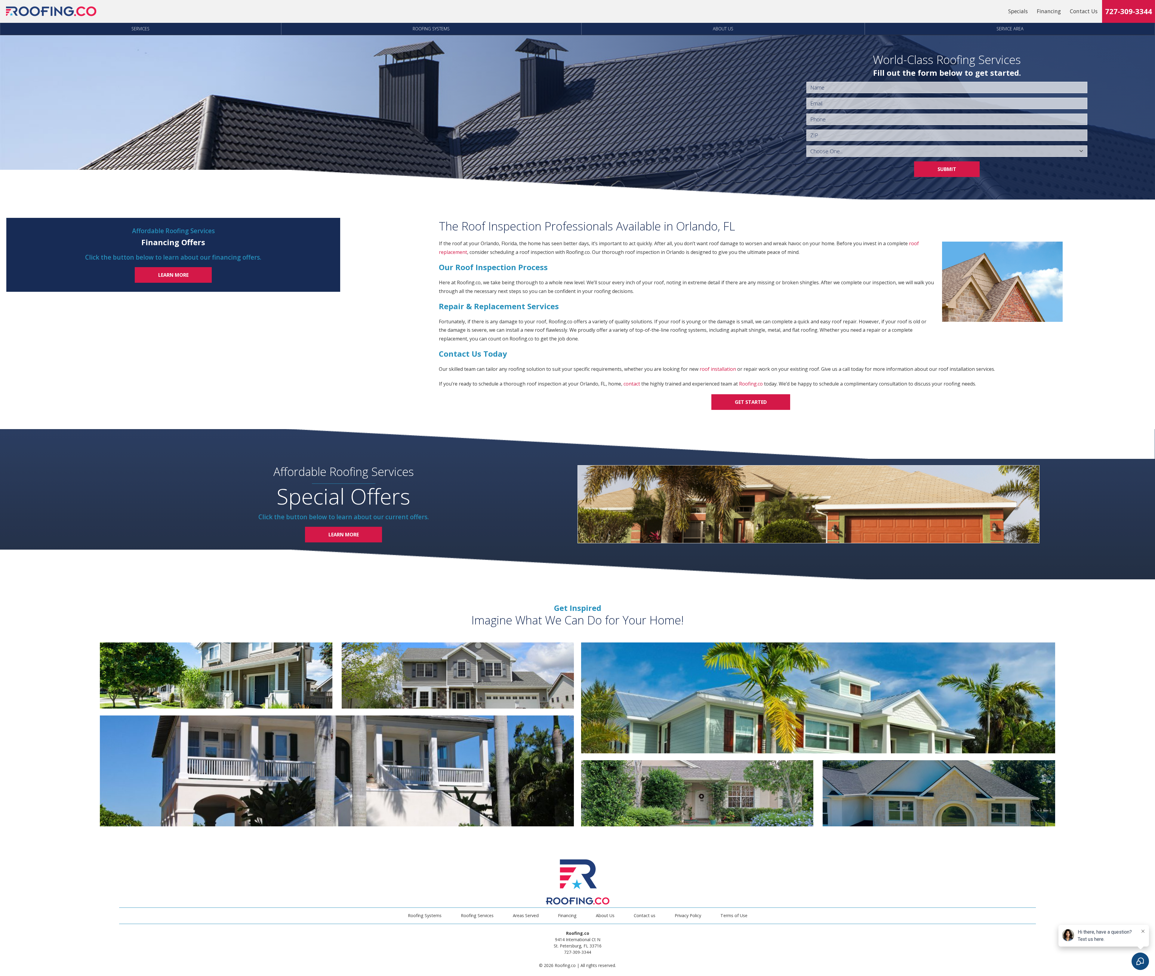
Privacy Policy (688, 915)
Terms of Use (733, 915)
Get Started (751, 402)
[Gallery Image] (216, 675)
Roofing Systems (431, 29)
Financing (1049, 11)
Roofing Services (477, 915)
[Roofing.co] (51, 11)
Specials (1018, 11)
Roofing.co (751, 383)
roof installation (718, 369)
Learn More (173, 275)
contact (632, 383)
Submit (947, 169)
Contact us (644, 915)
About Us (723, 29)
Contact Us (1084, 11)
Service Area (1010, 29)
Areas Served (526, 915)
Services (140, 29)
